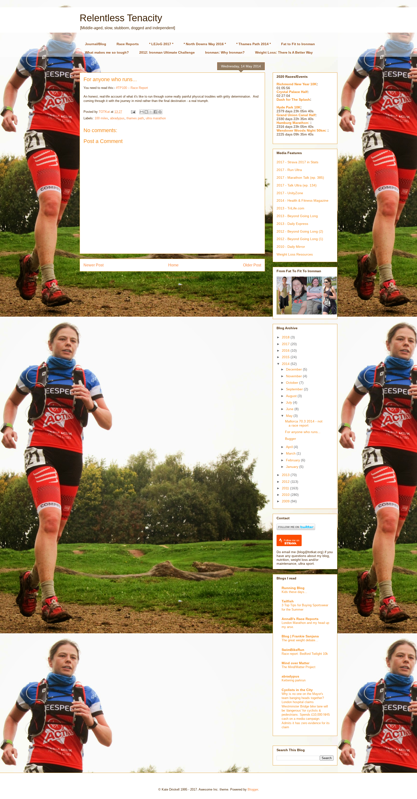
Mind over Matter (295, 663)
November (294, 376)
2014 (286, 364)
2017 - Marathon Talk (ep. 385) (300, 177)
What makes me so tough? (107, 52)
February (293, 460)
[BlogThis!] (146, 111)
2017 (286, 344)
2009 (286, 501)
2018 (286, 337)
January (292, 467)
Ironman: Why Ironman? (225, 52)
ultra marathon (156, 118)
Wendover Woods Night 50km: (302, 130)
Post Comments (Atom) (182, 277)
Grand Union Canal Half (296, 115)
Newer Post (93, 265)
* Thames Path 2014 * (253, 44)
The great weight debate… (300, 640)
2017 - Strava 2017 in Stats (297, 162)
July (289, 402)
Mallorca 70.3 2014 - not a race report (303, 423)
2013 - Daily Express (292, 224)
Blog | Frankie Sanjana (300, 636)
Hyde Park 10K (288, 107)
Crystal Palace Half (292, 92)
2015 (286, 357)
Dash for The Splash (293, 99)
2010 (286, 495)
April (290, 447)
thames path (135, 118)
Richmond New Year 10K (297, 84)
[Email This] (141, 111)
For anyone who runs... (302, 432)
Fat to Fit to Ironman (298, 44)
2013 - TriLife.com (290, 208)
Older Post (252, 265)
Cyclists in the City (297, 690)
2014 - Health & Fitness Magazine (302, 200)
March (291, 453)
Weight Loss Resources (295, 254)
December (294, 369)
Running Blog (293, 588)
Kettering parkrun (294, 680)
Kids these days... (294, 592)
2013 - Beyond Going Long (297, 216)
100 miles (101, 118)
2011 (286, 488)
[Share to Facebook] (155, 111)
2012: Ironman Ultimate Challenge (167, 52)
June (290, 409)
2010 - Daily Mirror (291, 247)
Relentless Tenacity (121, 18)
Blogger (253, 789)
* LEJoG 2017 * (161, 44)
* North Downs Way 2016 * (205, 44)
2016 (286, 350)
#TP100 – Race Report (132, 88)
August (292, 396)
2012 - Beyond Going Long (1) (300, 239)
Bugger (290, 439)
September (295, 389)
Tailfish (288, 601)
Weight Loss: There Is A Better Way (284, 52)
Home (173, 265)
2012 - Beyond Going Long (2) (300, 231)
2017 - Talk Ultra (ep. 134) (297, 185)
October (292, 383)
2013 (286, 475)
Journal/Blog (95, 44)
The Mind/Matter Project (298, 667)
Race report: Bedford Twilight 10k (305, 654)
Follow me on (291, 540)
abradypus (117, 118)
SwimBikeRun (293, 650)
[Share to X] (150, 111)
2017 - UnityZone (290, 193)
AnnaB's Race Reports (300, 619)
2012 (286, 482)
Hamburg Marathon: (293, 123)
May (289, 416)
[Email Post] (132, 112)
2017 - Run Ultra (289, 170)
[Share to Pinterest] (160, 111)
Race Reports (128, 44)
